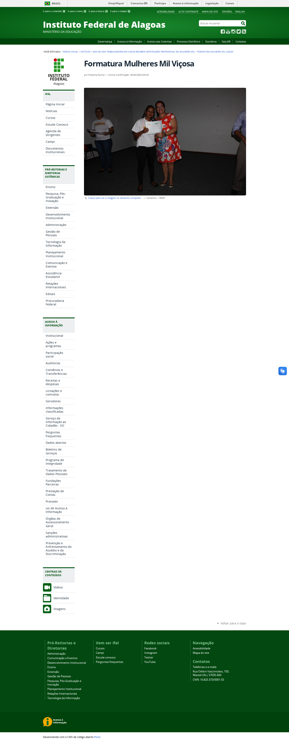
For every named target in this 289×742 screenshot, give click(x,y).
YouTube (228, 31)
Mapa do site (210, 11)
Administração (56, 653)
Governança (105, 41)
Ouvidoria (211, 41)
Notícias (85, 51)
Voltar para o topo (233, 623)
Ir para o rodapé (119, 11)
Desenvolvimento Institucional (66, 663)
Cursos (100, 648)
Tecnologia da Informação (63, 698)
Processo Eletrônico (188, 41)
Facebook (223, 31)
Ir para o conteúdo (54, 11)
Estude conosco (106, 657)
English (240, 11)
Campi (100, 653)
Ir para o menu (76, 11)
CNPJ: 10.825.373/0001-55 (208, 680)
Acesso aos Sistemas (159, 41)
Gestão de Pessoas (59, 676)
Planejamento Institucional (64, 689)
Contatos (240, 41)
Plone (97, 737)
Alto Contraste (188, 11)
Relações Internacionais (62, 693)
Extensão (53, 672)
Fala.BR (226, 41)
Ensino (51, 667)
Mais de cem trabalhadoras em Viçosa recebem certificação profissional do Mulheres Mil (144, 51)
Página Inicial (70, 51)
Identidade (61, 598)
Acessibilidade (166, 11)
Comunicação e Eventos (62, 658)
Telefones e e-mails (204, 667)
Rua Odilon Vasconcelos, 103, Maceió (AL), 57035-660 (211, 673)
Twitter (239, 31)
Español (227, 11)
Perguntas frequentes (109, 662)
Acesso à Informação (129, 41)
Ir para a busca (98, 11)
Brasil (56, 3)
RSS (244, 31)
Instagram (233, 31)
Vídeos (58, 587)
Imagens (60, 609)
